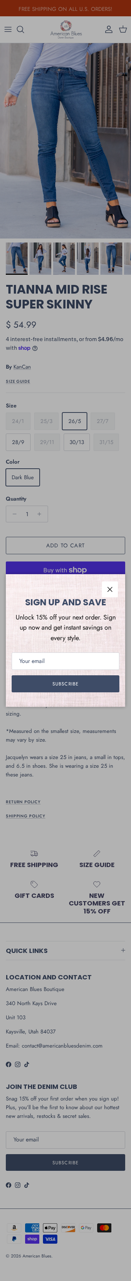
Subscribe (65, 683)
